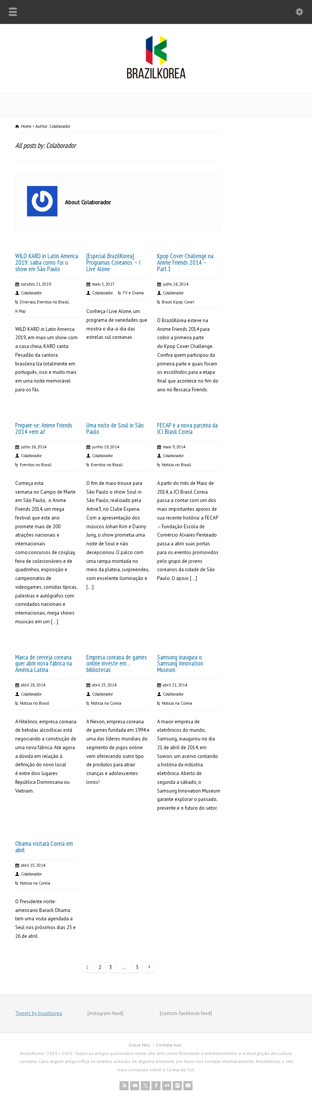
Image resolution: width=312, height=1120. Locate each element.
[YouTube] (188, 1085)
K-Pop (20, 311)
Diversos (27, 302)
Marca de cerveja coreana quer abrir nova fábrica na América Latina (43, 663)
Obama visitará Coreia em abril (44, 846)
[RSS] (124, 1085)
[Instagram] (177, 1085)
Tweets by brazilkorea (38, 1013)
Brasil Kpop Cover (178, 302)
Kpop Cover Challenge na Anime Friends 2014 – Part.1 (185, 262)
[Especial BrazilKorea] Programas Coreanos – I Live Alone (113, 262)
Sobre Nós (139, 1045)
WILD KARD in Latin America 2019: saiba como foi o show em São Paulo (46, 262)
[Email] (134, 1085)
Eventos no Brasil (52, 302)
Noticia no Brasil (176, 464)
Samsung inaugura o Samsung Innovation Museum (180, 663)
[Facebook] (156, 1085)
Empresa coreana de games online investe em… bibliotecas (116, 663)
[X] (145, 1085)
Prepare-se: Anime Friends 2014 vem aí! (43, 428)
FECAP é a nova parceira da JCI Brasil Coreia (187, 428)
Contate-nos (168, 1045)
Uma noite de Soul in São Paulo (115, 428)
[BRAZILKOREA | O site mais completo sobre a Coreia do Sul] (156, 77)
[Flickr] (166, 1085)
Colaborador (31, 292)
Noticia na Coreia (106, 703)
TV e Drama (133, 292)
